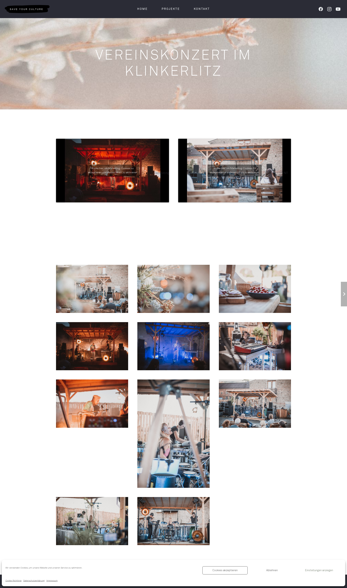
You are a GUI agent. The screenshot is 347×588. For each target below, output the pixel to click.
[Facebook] (320, 9)
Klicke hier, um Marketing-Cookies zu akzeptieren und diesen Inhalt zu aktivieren (112, 170)
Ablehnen (272, 570)
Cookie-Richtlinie (13, 581)
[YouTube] (338, 9)
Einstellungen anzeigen (319, 570)
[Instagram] (329, 9)
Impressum (52, 581)
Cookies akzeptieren (225, 570)
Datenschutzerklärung (34, 581)
